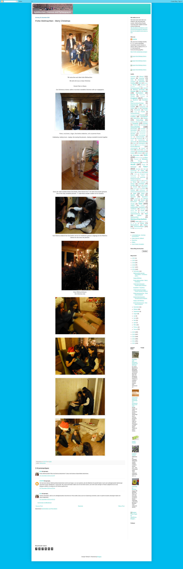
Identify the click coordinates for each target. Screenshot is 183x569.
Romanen (145, 180)
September (137, 311)
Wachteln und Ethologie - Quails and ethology (135, 362)
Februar (136, 327)
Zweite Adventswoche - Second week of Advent (140, 297)
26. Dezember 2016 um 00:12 (47, 499)
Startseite (80, 506)
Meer (146, 157)
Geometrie (135, 124)
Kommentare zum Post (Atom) (49, 508)
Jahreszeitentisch (143, 141)
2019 (133, 262)
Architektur (133, 81)
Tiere (140, 204)
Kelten (134, 143)
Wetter (137, 221)
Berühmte (143, 84)
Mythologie (133, 166)
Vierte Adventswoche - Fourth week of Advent (139, 284)
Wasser (139, 215)
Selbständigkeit (136, 188)
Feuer (135, 111)
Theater (133, 204)
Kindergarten (141, 143)
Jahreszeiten (134, 141)
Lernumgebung (141, 151)
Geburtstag (139, 120)
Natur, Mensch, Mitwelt (138, 238)
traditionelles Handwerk (138, 207)
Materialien (136, 155)
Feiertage (145, 108)
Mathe (133, 242)
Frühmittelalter (144, 116)
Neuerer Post (39, 506)
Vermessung (133, 212)
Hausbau (133, 133)
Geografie (135, 123)
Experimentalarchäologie (137, 103)
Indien (132, 140)
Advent (141, 76)
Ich (145, 138)
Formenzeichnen (135, 113)
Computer (142, 96)
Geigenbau (145, 121)
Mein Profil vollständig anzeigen (139, 52)
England (134, 98)
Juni (135, 318)
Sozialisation (142, 190)
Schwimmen (144, 187)
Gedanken (133, 121)
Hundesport (139, 138)
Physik (146, 172)
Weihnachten (43, 463)
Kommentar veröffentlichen (45, 502)
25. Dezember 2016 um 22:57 (47, 475)
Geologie (145, 123)
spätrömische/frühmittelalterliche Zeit (139, 191)
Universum (142, 208)
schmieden (142, 182)
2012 (133, 339)
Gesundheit (134, 130)
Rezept (140, 180)
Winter (142, 223)
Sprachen (145, 196)
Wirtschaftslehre (135, 225)
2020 (133, 260)
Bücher (145, 91)
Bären (140, 83)
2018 (133, 265)
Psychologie (133, 175)
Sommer (133, 190)
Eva (41, 471)
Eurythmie (135, 100)
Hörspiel (132, 138)
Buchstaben (139, 93)
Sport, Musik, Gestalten (138, 244)
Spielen (133, 195)
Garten (146, 118)
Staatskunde (137, 198)
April (135, 322)
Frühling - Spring (134, 454)
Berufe (135, 85)
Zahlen (146, 225)
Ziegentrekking (137, 228)
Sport (142, 195)
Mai (135, 320)
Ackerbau (133, 76)
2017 (133, 267)
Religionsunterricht (135, 178)
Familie (133, 106)
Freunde (142, 115)
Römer (134, 182)
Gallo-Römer (136, 118)
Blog (140, 91)
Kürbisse (139, 149)
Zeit (131, 228)
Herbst (133, 135)
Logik (146, 153)
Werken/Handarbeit (138, 219)
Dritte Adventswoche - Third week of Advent (140, 294)
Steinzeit (145, 198)
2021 (133, 258)
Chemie (133, 96)
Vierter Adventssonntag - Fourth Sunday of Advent (140, 290)
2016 (133, 269)
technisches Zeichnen (137, 201)
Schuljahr (145, 185)
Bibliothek (145, 88)
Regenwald (142, 177)
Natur (145, 167)
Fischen (143, 111)
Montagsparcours (135, 162)
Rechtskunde (133, 177)
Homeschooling (140, 136)
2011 (133, 341)
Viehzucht (143, 212)
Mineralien (136, 159)
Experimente (134, 105)
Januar (136, 329)
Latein (144, 149)
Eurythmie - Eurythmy (138, 287)
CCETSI (42, 481)
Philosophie (139, 172)
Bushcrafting (142, 94)
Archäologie (141, 80)
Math (146, 155)
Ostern (142, 170)
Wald (146, 213)
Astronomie (142, 81)
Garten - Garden (134, 442)
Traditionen (133, 208)
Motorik (144, 162)
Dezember (136, 271)
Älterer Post (121, 506)
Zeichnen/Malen (139, 226)
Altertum (133, 78)
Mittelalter (145, 159)
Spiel (134, 193)
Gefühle (139, 121)
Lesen (132, 153)
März (135, 325)
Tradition (143, 205)
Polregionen (142, 174)
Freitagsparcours (134, 115)
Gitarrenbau (133, 132)
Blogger (99, 556)
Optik (144, 169)
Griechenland (142, 132)
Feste (146, 110)
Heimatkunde (142, 133)
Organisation (133, 170)
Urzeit (142, 210)
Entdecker (145, 98)
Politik (135, 174)
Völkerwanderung (135, 213)
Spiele (142, 193)
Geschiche (143, 124)
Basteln (146, 83)
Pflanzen (133, 172)
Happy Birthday (137, 278)
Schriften (133, 185)
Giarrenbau (143, 130)
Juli (135, 316)
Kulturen (143, 148)
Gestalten (143, 128)
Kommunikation (134, 148)
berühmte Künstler (136, 86)
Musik (133, 164)
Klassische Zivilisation (141, 144)
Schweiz (135, 187)
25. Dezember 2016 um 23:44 (47, 488)
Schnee (133, 183)
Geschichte (135, 127)
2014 (133, 334)
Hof (131, 136)
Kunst (132, 149)
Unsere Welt (134, 210)
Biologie (133, 91)
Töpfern (133, 205)
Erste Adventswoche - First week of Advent (140, 303)
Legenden (133, 151)
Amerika (141, 78)
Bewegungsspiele (135, 88)
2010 (133, 343)
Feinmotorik (137, 110)
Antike (132, 79)
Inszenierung (141, 140)
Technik (143, 200)
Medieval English (139, 157)
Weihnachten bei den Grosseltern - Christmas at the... (140, 275)
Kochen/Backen (135, 146)
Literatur (140, 153)
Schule (139, 185)
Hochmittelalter (142, 135)
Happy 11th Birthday (138, 300)
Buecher (133, 94)
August (136, 313)
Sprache (133, 196)
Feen (138, 108)
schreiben (141, 183)
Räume (142, 175)
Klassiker (133, 144)
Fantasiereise (142, 106)
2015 (133, 332)
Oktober (136, 309)
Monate (140, 160)
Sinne (143, 188)
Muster (143, 164)
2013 (133, 336)
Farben (132, 108)
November (138, 169)
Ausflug (133, 83)
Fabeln (144, 104)
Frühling (133, 116)
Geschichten (134, 128)
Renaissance (134, 180)
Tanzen (135, 200)
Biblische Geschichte (139, 89)
